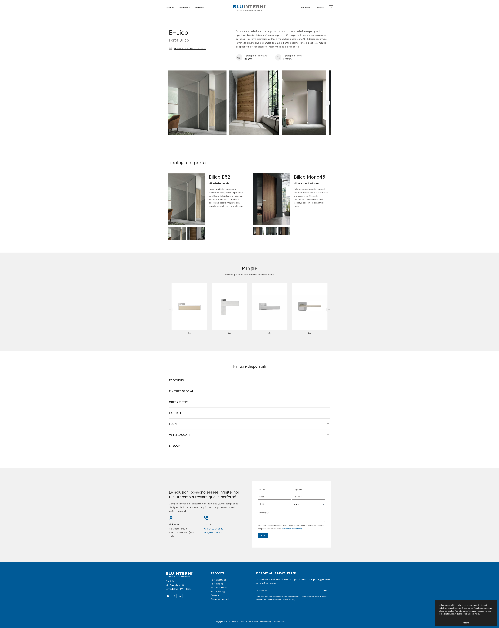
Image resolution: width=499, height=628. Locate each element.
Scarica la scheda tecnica (190, 48)
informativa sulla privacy (292, 528)
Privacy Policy (265, 621)
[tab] (249, 380)
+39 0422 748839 (213, 528)
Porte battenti (218, 579)
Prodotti (183, 7)
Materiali (199, 7)
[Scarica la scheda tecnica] (170, 48)
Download (305, 7)
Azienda (170, 7)
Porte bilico (217, 583)
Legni (173, 424)
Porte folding (218, 591)
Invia (263, 535)
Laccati (175, 413)
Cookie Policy (278, 621)
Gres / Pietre (178, 402)
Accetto (466, 622)
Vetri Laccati (179, 435)
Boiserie (215, 595)
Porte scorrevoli (219, 587)
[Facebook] (168, 596)
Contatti (319, 7)
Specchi (175, 446)
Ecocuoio (176, 380)
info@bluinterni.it (213, 532)
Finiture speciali (182, 391)
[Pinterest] (180, 596)
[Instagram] (174, 596)
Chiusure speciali (220, 599)
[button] (171, 103)
